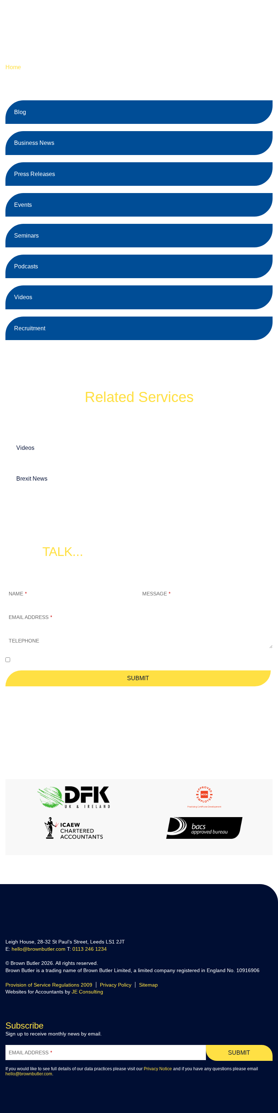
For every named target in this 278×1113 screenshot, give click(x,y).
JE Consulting (87, 992)
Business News (34, 143)
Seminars (26, 236)
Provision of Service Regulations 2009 (48, 985)
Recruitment (29, 328)
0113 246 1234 (89, 949)
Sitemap (148, 985)
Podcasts (26, 266)
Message (156, 594)
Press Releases (34, 174)
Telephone (24, 641)
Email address (30, 617)
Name (18, 594)
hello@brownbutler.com (201, 705)
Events (23, 205)
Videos (23, 297)
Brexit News (31, 479)
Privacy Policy (115, 985)
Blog (20, 112)
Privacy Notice (158, 1068)
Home (13, 67)
